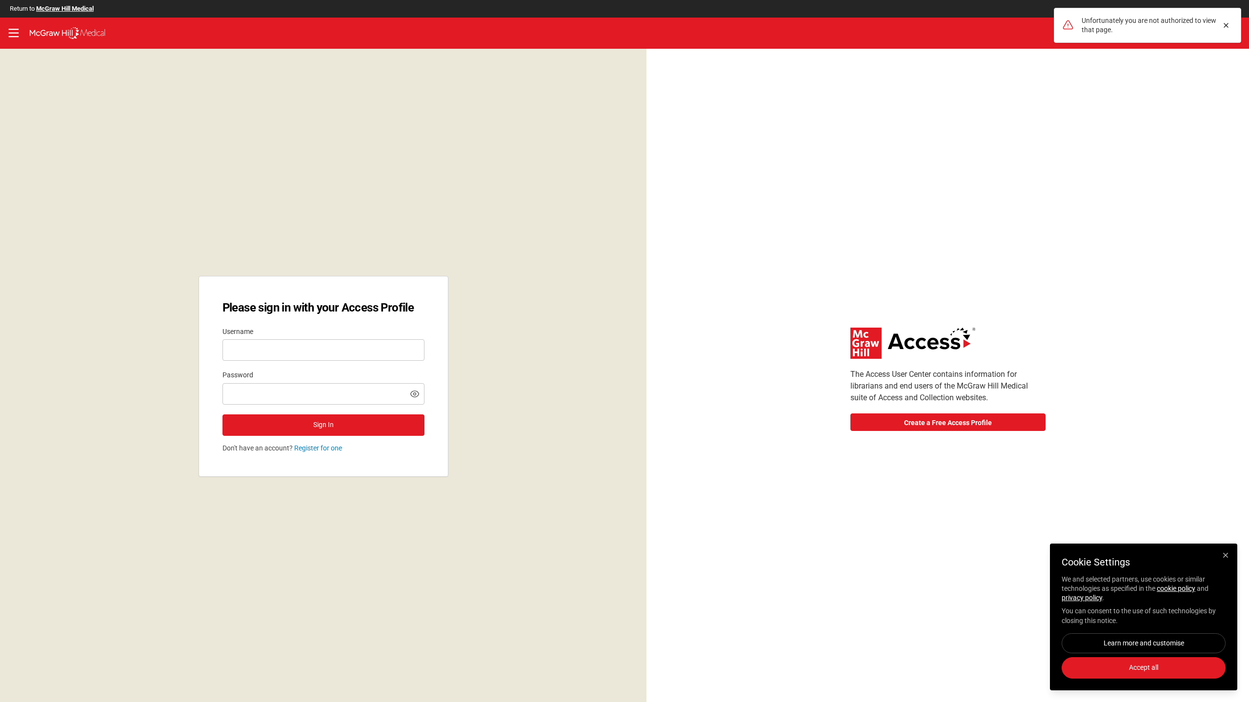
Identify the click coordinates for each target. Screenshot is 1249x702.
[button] (415, 394)
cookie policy (1176, 588)
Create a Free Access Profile (948, 423)
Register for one (318, 448)
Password (237, 375)
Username (237, 331)
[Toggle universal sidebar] (13, 33)
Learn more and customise (1144, 643)
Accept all (1143, 667)
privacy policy (1082, 598)
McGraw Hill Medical (65, 8)
